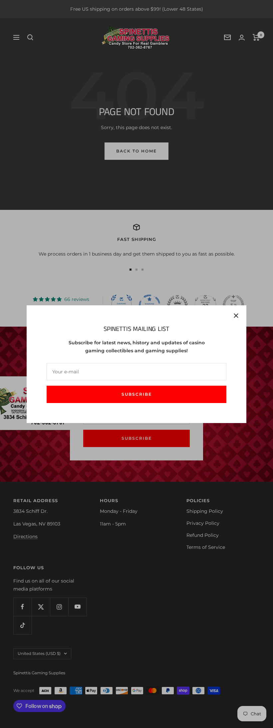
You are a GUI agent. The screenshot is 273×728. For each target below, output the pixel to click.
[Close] (236, 315)
